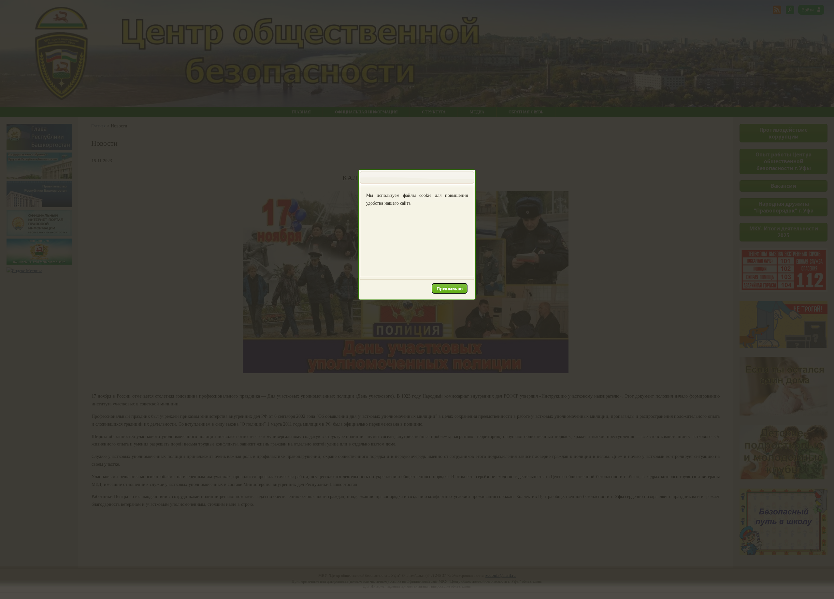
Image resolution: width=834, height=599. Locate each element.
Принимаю (450, 288)
